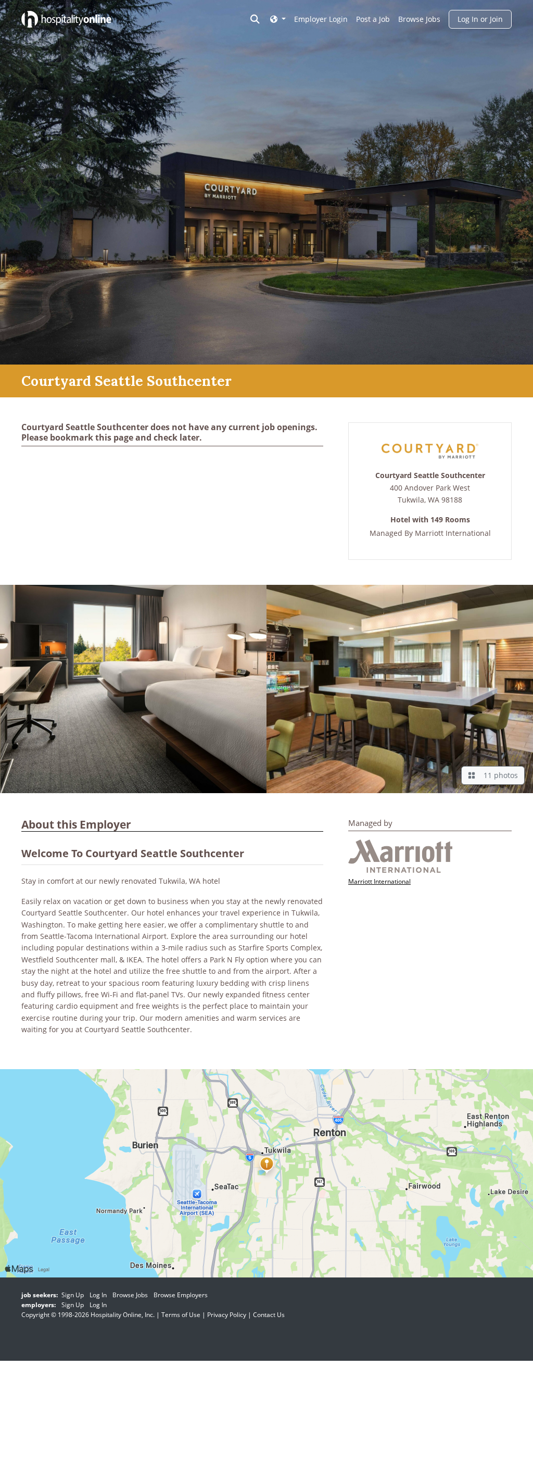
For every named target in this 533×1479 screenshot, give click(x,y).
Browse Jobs (419, 19)
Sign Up (72, 1294)
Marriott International (453, 533)
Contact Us (269, 1314)
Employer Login (321, 19)
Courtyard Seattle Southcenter (430, 475)
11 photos (498, 775)
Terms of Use (180, 1314)
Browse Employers (181, 1294)
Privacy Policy (226, 1314)
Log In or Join (480, 19)
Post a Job (373, 19)
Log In (98, 1294)
